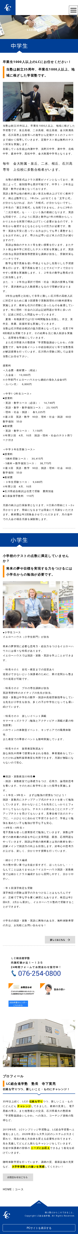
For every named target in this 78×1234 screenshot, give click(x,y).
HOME (7, 1189)
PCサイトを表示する (39, 1228)
